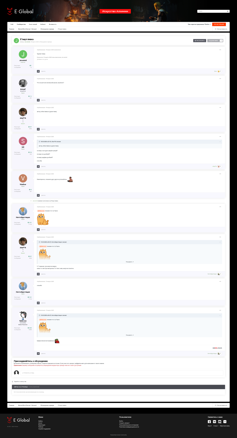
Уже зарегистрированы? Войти (199, 24)
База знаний (33, 24)
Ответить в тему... (29, 373)
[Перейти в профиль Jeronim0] (16, 40)
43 (31, 189)
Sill (23, 147)
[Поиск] (228, 11)
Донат (40, 423)
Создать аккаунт (124, 423)
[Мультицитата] (38, 71)
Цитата (43, 71)
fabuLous (22, 321)
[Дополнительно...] (220, 50)
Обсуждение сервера (46, 42)
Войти (121, 421)
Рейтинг (40, 427)
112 (30, 96)
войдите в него (79, 363)
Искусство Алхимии (115, 11)
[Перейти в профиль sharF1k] (23, 112)
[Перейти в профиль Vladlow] (23, 178)
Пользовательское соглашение (128, 425)
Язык (209, 426)
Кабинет (43, 24)
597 (30, 127)
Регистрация (219, 24)
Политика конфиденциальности (129, 427)
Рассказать (200, 40)
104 (30, 152)
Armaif (23, 89)
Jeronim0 (23, 60)
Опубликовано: (45, 50)
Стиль (215, 426)
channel (217, 348)
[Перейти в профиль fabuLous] (23, 315)
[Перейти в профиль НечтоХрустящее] (23, 211)
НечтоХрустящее (23, 217)
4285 (30, 328)
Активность (52, 24)
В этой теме (220, 11)
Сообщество (21, 24)
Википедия (41, 425)
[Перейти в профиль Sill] (23, 141)
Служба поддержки (44, 429)
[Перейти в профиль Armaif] (23, 83)
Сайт (12, 24)
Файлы (40, 421)
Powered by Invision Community (118, 435)
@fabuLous (41, 211)
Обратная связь (225, 426)
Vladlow (23, 184)
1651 (30, 222)
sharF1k (23, 118)
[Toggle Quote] (39, 141)
